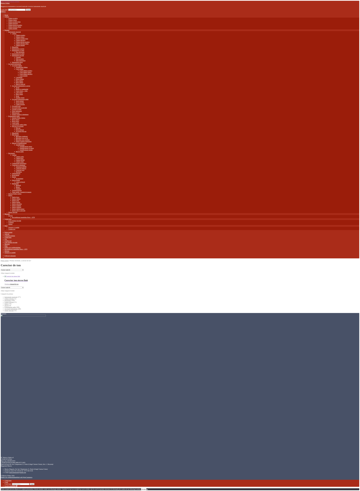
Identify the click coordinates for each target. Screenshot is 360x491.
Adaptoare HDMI (21, 167)
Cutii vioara (19, 92)
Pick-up (18, 128)
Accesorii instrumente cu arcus (21, 86)
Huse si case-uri (20, 84)
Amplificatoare (20, 145)
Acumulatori (19, 178)
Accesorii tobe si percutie (19, 108)
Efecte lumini (16, 180)
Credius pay (11, 229)
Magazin (7, 214)
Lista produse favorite (14, 221)
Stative (10, 195)
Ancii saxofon (20, 103)
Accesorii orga (16, 106)
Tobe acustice (20, 59)
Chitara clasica (12, 20)
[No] (147, 489)
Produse (6, 30)
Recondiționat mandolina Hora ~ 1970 (23, 217)
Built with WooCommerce (24, 477)
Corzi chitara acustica (26, 70)
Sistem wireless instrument (23, 141)
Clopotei (18, 57)
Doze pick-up (20, 130)
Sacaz (17, 96)
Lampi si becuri (20, 182)
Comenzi (11, 222)
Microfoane (15, 135)
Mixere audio (20, 151)
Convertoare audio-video (19, 124)
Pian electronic (20, 52)
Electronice (11, 153)
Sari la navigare (5, 1)
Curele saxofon (20, 104)
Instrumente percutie (18, 55)
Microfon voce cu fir (22, 138)
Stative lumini (16, 202)
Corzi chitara (19, 69)
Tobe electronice (21, 60)
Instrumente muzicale (14, 32)
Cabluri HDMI (20, 160)
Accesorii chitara (17, 65)
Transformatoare (17, 190)
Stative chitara (16, 199)
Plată (5, 226)
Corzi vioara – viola (21, 91)
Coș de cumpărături (10, 486)
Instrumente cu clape (18, 50)
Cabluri (14, 155)
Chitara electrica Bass (14, 27)
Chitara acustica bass (14, 22)
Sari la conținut (14, 1)
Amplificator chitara (22, 67)
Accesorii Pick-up (21, 131)
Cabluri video (20, 162)
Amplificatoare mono (26, 146)
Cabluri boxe (19, 158)
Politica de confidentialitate (12, 247)
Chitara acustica (13, 18)
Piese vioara (19, 94)
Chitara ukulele (12, 28)
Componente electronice (19, 163)
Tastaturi (18, 189)
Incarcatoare (15, 175)
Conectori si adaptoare (18, 165)
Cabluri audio (20, 156)
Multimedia (15, 183)
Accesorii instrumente (14, 64)
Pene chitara (19, 81)
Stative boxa (15, 197)
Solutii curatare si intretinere (20, 114)
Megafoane (15, 133)
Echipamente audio (14, 116)
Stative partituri (16, 205)
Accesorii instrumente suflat (20, 99)
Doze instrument (17, 111)
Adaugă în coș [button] (14, 284)
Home (6, 15)
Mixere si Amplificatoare (19, 143)
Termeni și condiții (13, 227)
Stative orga (15, 200)
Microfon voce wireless (23, 140)
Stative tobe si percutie (18, 210)
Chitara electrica (13, 23)
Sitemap (6, 251)
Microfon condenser (22, 136)
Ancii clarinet (20, 101)
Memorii (18, 185)
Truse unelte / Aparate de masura (21, 192)
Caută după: (4, 9)
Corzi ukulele (23, 76)
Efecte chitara (20, 79)
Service (10, 216)
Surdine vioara (20, 97)
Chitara (6, 17)
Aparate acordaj (16, 109)
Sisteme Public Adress (18, 118)
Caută (28, 9)
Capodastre (19, 77)
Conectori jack (20, 170)
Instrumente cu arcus (18, 49)
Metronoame (16, 113)
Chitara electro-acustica (15, 25)
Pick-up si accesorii (17, 126)
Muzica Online (5, 3)
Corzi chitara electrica (26, 74)
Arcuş (17, 87)
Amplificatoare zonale (26, 150)
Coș (5, 239)
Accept (144, 489)
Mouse (18, 187)
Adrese (10, 224)
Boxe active (15, 121)
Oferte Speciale (12, 212)
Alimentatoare (16, 173)
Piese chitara (19, 82)
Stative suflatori (16, 207)
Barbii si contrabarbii (22, 89)
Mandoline (15, 47)
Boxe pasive (15, 119)
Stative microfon (17, 204)
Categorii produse (9, 236)
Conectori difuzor (21, 168)
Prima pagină (8, 232)
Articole (6, 234)
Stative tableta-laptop (18, 209)
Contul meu (7, 219)
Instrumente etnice (17, 62)
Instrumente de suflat (18, 54)
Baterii (14, 177)
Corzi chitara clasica (25, 72)
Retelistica (19, 172)
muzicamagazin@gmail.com (17, 472)
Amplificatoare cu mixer (27, 148)
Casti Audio (15, 123)
